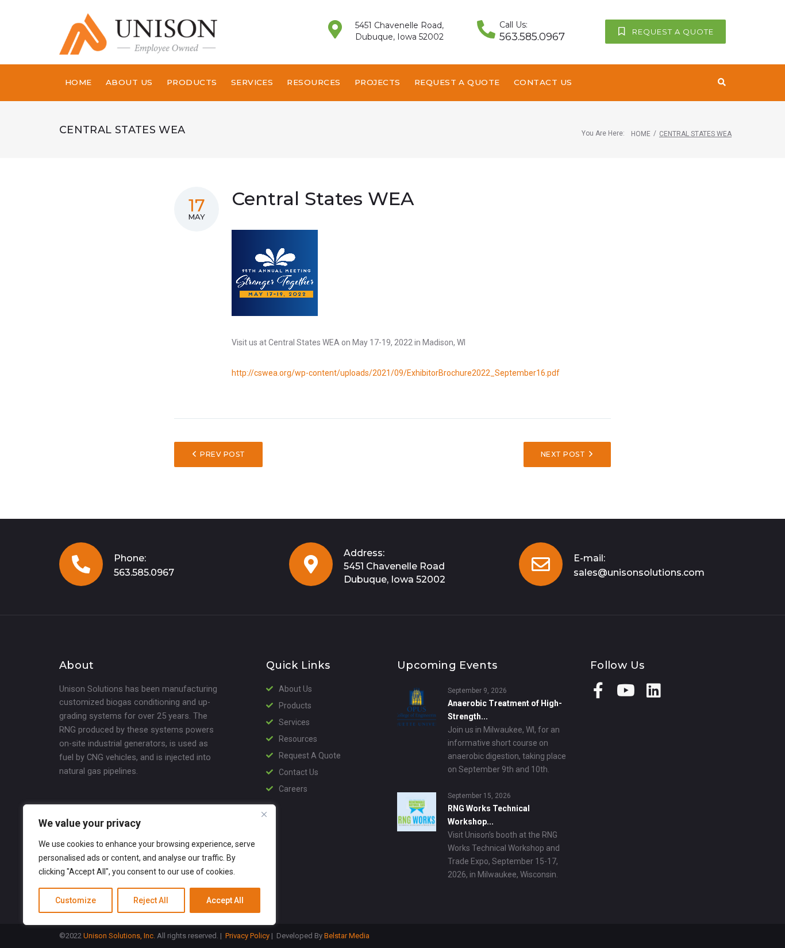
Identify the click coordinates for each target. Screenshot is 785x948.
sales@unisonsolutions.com (639, 572)
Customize (75, 900)
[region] (149, 864)
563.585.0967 (144, 572)
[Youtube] (626, 691)
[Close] (264, 814)
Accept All (225, 900)
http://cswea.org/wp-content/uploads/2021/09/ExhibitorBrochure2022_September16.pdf (396, 372)
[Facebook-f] (598, 691)
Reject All (150, 900)
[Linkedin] (653, 691)
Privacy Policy (247, 935)
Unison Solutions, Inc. (119, 935)
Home (641, 134)
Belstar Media (347, 935)
